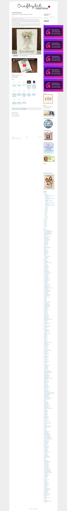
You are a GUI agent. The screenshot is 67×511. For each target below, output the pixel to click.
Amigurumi (45, 241)
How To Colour (46, 349)
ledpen (45, 369)
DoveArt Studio (46, 309)
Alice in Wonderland (46, 239)
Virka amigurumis (46, 488)
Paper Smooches (46, 404)
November (46, 207)
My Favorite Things (46, 391)
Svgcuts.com (45, 455)
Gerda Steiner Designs (47, 333)
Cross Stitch (45, 293)
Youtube (45, 500)
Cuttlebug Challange (46, 297)
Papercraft (45, 405)
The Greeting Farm (46, 468)
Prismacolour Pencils (46, 421)
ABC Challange (46, 237)
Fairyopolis (45, 322)
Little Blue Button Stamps (47, 371)
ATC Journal (45, 242)
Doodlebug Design (46, 304)
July (45, 211)
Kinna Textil (45, 362)
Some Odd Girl (46, 445)
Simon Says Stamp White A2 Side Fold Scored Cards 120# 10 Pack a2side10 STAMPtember (14, 95)
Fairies (45, 321)
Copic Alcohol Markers (24, 85)
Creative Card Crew (46, 291)
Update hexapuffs (46, 483)
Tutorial (45, 481)
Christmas (18, 109)
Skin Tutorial (45, 442)
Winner (45, 495)
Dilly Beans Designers (47, 301)
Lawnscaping (46, 368)
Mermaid (45, 383)
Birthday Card (46, 250)
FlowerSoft (45, 327)
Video (25, 109)
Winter (45, 496)
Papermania (45, 407)
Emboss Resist (46, 315)
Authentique (45, 243)
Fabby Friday (45, 320)
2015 (45, 219)
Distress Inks (45, 303)
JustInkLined (45, 357)
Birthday (45, 249)
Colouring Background (47, 278)
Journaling (45, 355)
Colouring (45, 277)
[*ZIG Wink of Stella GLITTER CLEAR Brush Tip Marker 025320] (14, 99)
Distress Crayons (46, 302)
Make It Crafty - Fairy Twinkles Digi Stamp (14, 85)
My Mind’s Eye (46, 396)
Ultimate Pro (45, 482)
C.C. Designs (45, 257)
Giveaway (45, 336)
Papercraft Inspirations (47, 406)
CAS (44, 263)
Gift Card (45, 335)
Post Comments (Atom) (18, 138)
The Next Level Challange (47, 470)
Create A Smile (46, 289)
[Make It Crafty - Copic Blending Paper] (19, 82)
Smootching (45, 443)
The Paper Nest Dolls (46, 471)
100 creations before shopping (48, 231)
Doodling (45, 307)
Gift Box (45, 334)
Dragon (45, 310)
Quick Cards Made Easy (47, 423)
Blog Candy (45, 252)
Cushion (45, 296)
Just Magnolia (46, 356)
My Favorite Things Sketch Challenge (48, 393)
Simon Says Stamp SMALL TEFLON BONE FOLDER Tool (19, 94)
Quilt (44, 424)
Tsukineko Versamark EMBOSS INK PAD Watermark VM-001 (29, 94)
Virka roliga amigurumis (47, 489)
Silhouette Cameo (46, 435)
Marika (45, 105)
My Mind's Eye (46, 395)
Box (44, 255)
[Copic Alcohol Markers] (24, 82)
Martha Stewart (46, 382)
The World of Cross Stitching (47, 472)
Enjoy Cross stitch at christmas (48, 319)
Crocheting (45, 292)
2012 (45, 222)
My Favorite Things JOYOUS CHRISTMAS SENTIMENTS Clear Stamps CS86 (24, 95)
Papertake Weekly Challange (47, 408)
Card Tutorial (15, 109)
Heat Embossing (46, 344)
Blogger (37, 508)
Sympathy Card (46, 457)
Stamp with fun (46, 448)
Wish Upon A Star (46, 497)
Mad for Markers (46, 374)
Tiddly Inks (45, 476)
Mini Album (45, 385)
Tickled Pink (45, 475)
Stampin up (45, 450)
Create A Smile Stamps (47, 290)
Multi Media (45, 390)
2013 (45, 221)
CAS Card (45, 264)
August (46, 210)
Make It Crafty (33, 19)
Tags (44, 459)
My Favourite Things (46, 394)
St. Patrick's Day (46, 447)
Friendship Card (46, 331)
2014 (45, 220)
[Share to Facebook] (24, 108)
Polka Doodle (46, 416)
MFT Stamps (45, 384)
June (45, 212)
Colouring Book (46, 279)
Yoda (44, 498)
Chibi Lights (45, 268)
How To (45, 348)
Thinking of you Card (46, 474)
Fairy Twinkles (27, 19)
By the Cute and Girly (46, 256)
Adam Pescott (46, 238)
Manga (45, 380)
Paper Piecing (46, 403)
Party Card (45, 410)
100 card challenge (46, 230)
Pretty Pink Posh (46, 418)
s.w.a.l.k (45, 429)
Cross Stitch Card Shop (47, 294)
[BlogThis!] (22, 108)
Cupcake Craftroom (46, 295)
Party (44, 409)
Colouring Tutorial (46, 280)
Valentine (45, 484)
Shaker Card (45, 432)
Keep (45, 358)
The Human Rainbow (46, 469)
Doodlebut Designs (46, 306)
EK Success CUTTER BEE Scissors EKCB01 (24, 103)
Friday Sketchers (46, 330)
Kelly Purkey (45, 359)
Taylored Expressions (47, 461)
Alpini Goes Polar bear (48, 197)
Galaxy (45, 332)
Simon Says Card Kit (46, 436)
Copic (20, 109)
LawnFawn (45, 367)
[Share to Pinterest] (25, 108)
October (46, 208)
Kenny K (45, 360)
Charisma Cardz (46, 267)
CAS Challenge (46, 265)
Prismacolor (45, 420)
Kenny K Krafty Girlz (46, 361)
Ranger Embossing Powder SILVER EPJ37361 (34, 94)
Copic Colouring (46, 283)
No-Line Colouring (46, 397)
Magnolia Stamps (46, 375)
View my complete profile (47, 108)
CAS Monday (45, 266)
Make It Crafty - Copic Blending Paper (19, 85)
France (45, 328)
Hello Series (45, 345)
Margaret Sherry (46, 381)
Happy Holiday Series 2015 (47, 342)
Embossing (45, 316)
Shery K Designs (46, 433)
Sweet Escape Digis (46, 456)
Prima (45, 419)
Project (45, 422)
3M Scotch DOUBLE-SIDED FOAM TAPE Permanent (19, 103)
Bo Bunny (45, 254)
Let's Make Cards (46, 370)
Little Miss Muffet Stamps (47, 372)
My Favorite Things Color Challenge (48, 392)
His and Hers (45, 347)
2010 (45, 224)
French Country (46, 329)
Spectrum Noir (46, 446)
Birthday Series (46, 251)
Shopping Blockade (46, 434)
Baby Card (45, 244)
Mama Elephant (46, 379)
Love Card (45, 373)
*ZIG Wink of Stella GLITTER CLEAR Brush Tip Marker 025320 (14, 103)
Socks (45, 444)
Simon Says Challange (47, 437)
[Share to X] (23, 108)
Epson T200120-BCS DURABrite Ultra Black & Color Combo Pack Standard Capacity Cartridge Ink (34, 86)
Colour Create (46, 276)
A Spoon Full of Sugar (47, 236)
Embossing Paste (46, 317)
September (46, 209)
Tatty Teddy (45, 460)
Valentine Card (46, 485)
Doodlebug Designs (46, 305)
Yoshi (45, 499)
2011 (45, 223)
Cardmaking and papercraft (47, 262)
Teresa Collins (46, 463)
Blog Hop (45, 253)
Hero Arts (45, 346)
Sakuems (45, 430)
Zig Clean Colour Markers (47, 501)
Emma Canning (46, 318)
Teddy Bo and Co (46, 462)
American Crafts (46, 240)
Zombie (45, 502)
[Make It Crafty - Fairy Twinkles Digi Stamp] (14, 82)
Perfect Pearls (46, 411)
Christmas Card (46, 270)
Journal (45, 354)
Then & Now (45, 473)
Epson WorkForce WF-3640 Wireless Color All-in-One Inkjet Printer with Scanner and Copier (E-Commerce (28, 86)
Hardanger (45, 343)
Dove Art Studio (46, 308)
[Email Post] (20, 108)
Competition (45, 281)
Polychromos (45, 417)
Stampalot (45, 449)
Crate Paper (45, 288)
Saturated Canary (46, 431)
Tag (44, 458)
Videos (45, 487)
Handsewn (45, 341)
